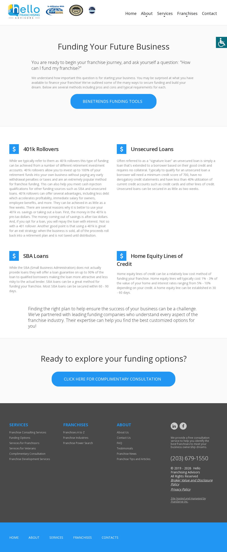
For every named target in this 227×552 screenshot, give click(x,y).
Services (165, 13)
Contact (209, 13)
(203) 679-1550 (189, 458)
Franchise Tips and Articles (133, 459)
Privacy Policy (180, 489)
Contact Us (124, 438)
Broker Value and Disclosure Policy (192, 482)
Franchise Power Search (78, 443)
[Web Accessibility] (221, 42)
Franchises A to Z (74, 432)
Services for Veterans (22, 448)
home (14, 537)
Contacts (110, 537)
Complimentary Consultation (27, 454)
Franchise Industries (75, 438)
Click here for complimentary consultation (112, 379)
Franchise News (126, 454)
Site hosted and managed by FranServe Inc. (188, 499)
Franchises (187, 13)
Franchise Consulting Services (27, 432)
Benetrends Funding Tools (112, 101)
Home (131, 13)
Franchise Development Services (29, 459)
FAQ (119, 443)
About (147, 13)
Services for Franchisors (24, 443)
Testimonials (125, 448)
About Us (123, 432)
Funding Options (19, 438)
